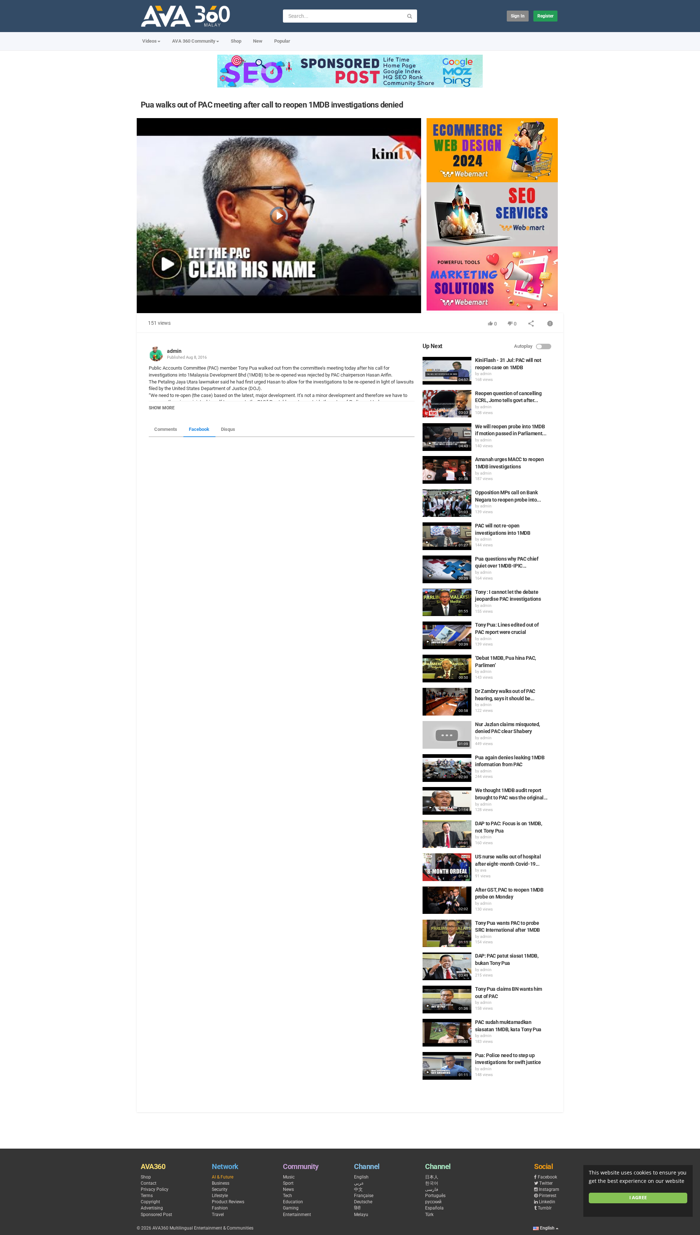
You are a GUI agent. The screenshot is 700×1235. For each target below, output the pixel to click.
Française (363, 1195)
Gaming (291, 1208)
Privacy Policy (154, 1189)
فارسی (431, 1189)
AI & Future (222, 1177)
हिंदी (357, 1208)
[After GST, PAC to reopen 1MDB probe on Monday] (447, 900)
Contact (148, 1183)
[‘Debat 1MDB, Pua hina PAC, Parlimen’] (447, 668)
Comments (165, 429)
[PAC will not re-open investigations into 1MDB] (447, 536)
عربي (359, 1183)
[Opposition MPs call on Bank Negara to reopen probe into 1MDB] (447, 503)
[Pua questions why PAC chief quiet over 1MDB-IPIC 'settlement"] (447, 569)
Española (434, 1208)
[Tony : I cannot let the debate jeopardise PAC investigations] (447, 602)
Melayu (361, 1214)
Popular (282, 41)
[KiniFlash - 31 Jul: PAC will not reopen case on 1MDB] (447, 371)
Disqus (228, 429)
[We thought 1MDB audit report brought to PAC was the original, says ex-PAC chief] (447, 801)
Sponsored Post (156, 1214)
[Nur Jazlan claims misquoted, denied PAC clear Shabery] (447, 735)
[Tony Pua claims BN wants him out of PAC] (447, 999)
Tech (287, 1195)
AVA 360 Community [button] (193, 41)
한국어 (431, 1183)
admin (174, 351)
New (257, 41)
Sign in (518, 16)
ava (483, 870)
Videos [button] (149, 41)
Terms (147, 1195)
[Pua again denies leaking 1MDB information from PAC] (447, 768)
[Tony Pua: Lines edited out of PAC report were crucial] (447, 635)
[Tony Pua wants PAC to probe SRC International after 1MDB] (447, 933)
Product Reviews (228, 1201)
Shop (236, 41)
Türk (429, 1214)
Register (545, 16)
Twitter (546, 1183)
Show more (162, 407)
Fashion (220, 1208)
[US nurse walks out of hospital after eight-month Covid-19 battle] (447, 867)
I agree (638, 1198)
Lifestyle (220, 1195)
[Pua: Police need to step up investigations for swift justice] (447, 1066)
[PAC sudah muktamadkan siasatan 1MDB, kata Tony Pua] (447, 1033)
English (361, 1177)
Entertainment (297, 1214)
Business (220, 1183)
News (288, 1189)
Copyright (150, 1201)
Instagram (549, 1189)
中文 (358, 1189)
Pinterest (547, 1195)
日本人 (431, 1177)
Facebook (199, 429)
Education (293, 1201)
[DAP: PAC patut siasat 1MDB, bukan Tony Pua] (447, 966)
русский (433, 1201)
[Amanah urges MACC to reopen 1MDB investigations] (447, 470)
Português (435, 1195)
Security (220, 1189)
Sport (288, 1183)
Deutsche (363, 1201)
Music (289, 1177)
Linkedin (547, 1201)
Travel (218, 1214)
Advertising (152, 1208)
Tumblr (545, 1208)
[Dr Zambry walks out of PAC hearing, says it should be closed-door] (447, 702)
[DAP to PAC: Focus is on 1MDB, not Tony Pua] (447, 834)
